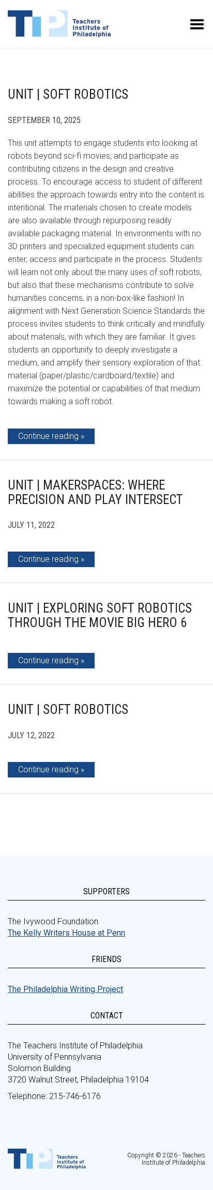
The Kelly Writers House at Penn (66, 933)
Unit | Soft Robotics (68, 94)
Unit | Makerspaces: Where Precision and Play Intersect (95, 492)
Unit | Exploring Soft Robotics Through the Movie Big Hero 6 (100, 615)
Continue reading (48, 436)
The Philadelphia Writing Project (65, 989)
